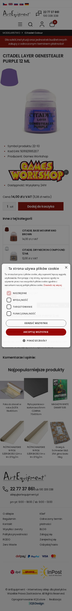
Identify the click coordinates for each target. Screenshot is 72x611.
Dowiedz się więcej (53, 285)
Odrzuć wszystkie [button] (36, 323)
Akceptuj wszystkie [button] (35, 332)
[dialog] (36, 306)
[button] (36, 340)
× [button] (66, 267)
